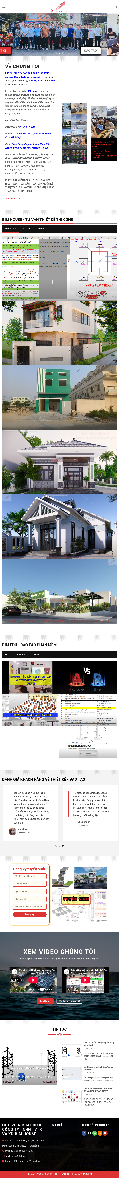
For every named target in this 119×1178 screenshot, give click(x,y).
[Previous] (6, 35)
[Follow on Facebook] (84, 1128)
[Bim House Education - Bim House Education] (59, 6)
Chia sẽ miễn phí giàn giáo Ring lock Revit (29, 1063)
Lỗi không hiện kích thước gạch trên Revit (99, 1063)
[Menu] (4, 6)
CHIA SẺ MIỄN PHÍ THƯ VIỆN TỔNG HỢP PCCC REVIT (98, 1085)
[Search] (116, 6)
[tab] (10, 229)
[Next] (113, 35)
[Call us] (94, 1128)
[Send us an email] (89, 1128)
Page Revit (17, 144)
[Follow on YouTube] (105, 1128)
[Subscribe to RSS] (100, 1128)
